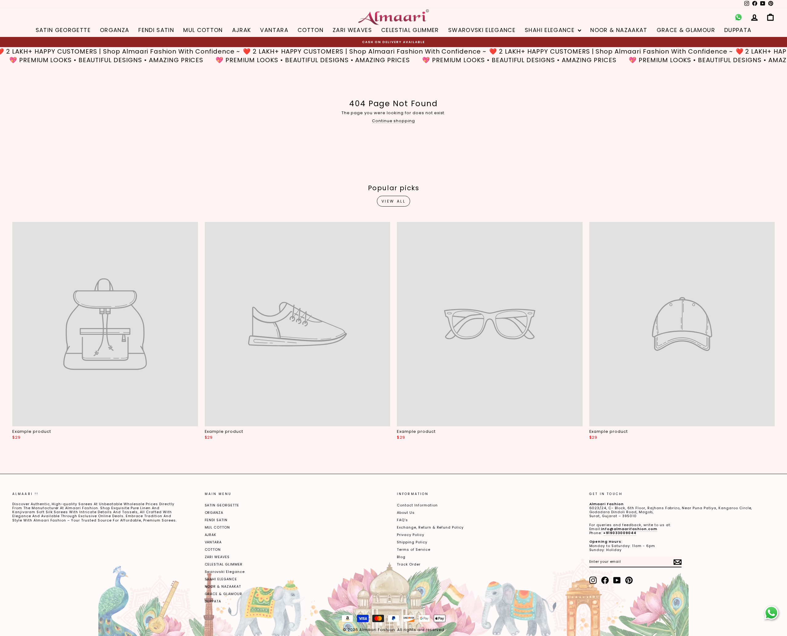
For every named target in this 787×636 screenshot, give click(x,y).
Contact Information (417, 505)
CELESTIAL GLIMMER (410, 30)
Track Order (409, 564)
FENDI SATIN (156, 30)
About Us (406, 512)
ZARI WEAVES (352, 30)
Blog (401, 556)
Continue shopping (393, 121)
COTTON (310, 30)
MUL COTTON (203, 30)
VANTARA (274, 30)
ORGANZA (114, 30)
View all (394, 201)
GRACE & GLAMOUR (686, 30)
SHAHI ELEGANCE (550, 30)
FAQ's (402, 519)
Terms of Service (413, 549)
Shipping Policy (412, 542)
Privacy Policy (410, 534)
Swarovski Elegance (482, 30)
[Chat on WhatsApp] (771, 613)
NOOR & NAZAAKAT (618, 30)
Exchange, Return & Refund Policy (430, 527)
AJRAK (241, 30)
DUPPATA (737, 30)
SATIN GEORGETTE (63, 30)
